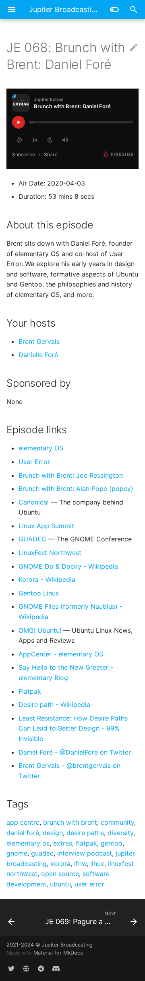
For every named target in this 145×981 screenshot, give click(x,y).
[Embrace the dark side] (114, 10)
